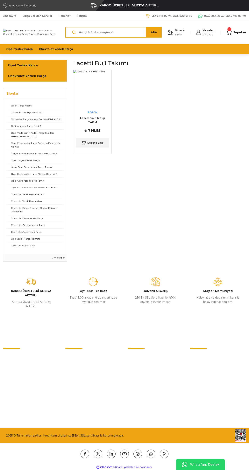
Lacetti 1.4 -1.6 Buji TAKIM (92, 120)
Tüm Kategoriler (139, 397)
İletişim (8, 356)
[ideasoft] (104, 467)
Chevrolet (134, 356)
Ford (131, 388)
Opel (131, 364)
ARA (154, 32)
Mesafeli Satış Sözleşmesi (82, 356)
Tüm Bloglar (57, 257)
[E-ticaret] (124, 467)
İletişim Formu (13, 364)
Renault (133, 372)
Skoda (132, 380)
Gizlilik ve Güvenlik (77, 364)
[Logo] (31, 32)
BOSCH (92, 112)
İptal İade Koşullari (77, 372)
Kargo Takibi (11, 380)
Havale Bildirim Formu (18, 372)
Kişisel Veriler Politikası (80, 380)
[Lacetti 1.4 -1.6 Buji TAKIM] (92, 89)
